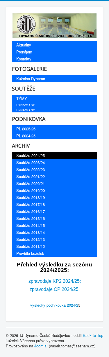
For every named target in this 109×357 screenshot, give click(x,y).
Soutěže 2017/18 (30, 204)
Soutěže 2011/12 (30, 246)
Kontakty (23, 58)
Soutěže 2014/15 (30, 225)
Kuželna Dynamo (30, 78)
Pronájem (24, 51)
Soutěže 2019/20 (30, 190)
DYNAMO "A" (25, 104)
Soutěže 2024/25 (30, 155)
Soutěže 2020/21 (30, 183)
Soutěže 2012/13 (30, 239)
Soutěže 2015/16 (30, 218)
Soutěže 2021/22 (30, 176)
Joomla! (41, 346)
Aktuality (23, 44)
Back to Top (93, 335)
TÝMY (21, 98)
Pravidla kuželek (30, 253)
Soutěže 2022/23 (30, 169)
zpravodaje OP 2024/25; (55, 289)
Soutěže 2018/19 (30, 197)
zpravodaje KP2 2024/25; (54, 281)
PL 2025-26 (25, 128)
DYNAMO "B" (25, 109)
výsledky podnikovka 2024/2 (53, 305)
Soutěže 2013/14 (30, 232)
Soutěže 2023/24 (30, 162)
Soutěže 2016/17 (30, 211)
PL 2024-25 (25, 135)
